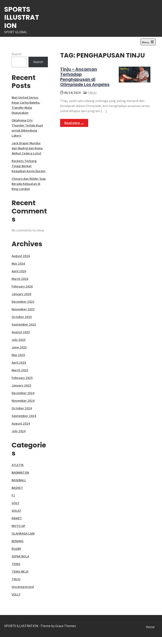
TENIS (16, 564)
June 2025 (19, 347)
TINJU (92, 92)
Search (16, 54)
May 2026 (18, 263)
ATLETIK (18, 465)
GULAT (16, 510)
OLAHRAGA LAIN (23, 533)
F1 (13, 495)
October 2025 (22, 317)
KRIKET (17, 518)
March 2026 (20, 279)
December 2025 (23, 301)
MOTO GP (18, 526)
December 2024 (23, 393)
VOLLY (16, 594)
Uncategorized (23, 587)
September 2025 (24, 324)
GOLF (15, 503)
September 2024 (24, 416)
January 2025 (21, 385)
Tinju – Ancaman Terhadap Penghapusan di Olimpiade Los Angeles (84, 76)
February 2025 (22, 378)
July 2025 (19, 339)
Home (150, 627)
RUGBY (16, 548)
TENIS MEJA (20, 571)
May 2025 (18, 355)
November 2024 (23, 400)
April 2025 (19, 362)
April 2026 (19, 271)
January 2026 (21, 294)
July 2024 (19, 431)
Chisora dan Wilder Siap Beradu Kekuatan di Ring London (29, 183)
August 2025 (21, 332)
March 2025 (20, 370)
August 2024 (21, 423)
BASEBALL (19, 480)
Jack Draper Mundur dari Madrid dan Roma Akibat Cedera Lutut (27, 148)
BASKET (17, 488)
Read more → (74, 123)
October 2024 (22, 408)
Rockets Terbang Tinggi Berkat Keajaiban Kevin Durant (29, 166)
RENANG (17, 541)
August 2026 (21, 256)
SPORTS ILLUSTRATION (21, 17)
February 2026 (22, 286)
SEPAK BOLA (20, 556)
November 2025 (23, 309)
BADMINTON (20, 472)
